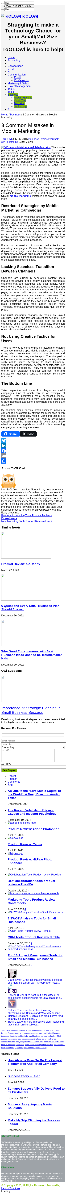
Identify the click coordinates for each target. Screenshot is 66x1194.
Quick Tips (20, 100)
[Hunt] (2, 3)
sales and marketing (33, 1045)
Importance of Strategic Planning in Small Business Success (31, 710)
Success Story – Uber (24, 1076)
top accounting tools (9, 1036)
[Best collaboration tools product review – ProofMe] (34, 874)
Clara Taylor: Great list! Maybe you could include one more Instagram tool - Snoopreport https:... (35, 981)
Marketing (19, 103)
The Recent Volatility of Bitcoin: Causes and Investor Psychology (32, 811)
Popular (12, 778)
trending (44, 1036)
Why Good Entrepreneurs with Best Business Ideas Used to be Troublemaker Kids (31, 655)
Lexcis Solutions (10, 1188)
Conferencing (21, 80)
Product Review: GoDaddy (20, 564)
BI (9, 63)
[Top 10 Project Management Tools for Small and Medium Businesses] (36, 949)
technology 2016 (54, 1036)
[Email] (33, 455)
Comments (14, 781)
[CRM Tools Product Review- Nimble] (29, 931)
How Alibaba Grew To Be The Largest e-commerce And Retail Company (35, 1062)
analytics (19, 1042)
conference (20, 1045)
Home (11, 57)
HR (10, 71)
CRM (11, 68)
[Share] (33, 461)
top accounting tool (49, 1039)
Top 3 (11, 92)
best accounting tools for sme (35, 1047)
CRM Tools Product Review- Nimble (34, 937)
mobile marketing (20, 196)
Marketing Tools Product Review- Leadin (27, 521)
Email (17, 77)
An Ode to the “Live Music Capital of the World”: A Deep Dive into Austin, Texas (34, 794)
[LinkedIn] (33, 445)
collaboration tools (8, 1042)
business (42, 1033)
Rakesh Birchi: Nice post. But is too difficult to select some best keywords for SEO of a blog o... (35, 996)
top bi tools (19, 1047)
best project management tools (38, 1030)
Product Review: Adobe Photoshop (33, 829)
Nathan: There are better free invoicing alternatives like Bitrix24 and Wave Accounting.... (35, 1011)
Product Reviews (8, 1033)
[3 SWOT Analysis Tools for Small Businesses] (35, 912)
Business (13, 94)
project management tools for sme (14, 1039)
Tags (10, 784)
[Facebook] (33, 450)
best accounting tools (16, 1030)
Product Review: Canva (25, 844)
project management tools (33, 1042)
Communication (17, 74)
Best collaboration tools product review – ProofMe (31, 882)
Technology (20, 106)
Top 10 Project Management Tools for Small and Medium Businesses (35, 957)
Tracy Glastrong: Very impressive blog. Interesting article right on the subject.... (36, 1023)
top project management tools (26, 1033)
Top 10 (11, 89)
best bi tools (54, 1030)
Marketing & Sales (18, 83)
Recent (12, 776)
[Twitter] (33, 440)
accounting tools (34, 1039)
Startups (4, 1030)
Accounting (14, 60)
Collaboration (15, 66)
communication (47, 1045)
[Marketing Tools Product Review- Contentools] (33, 893)
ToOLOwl (6, 139)
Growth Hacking (23, 97)
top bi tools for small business (28, 1036)
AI (9, 109)
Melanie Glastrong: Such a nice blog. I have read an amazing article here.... (35, 1017)
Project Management (19, 86)
